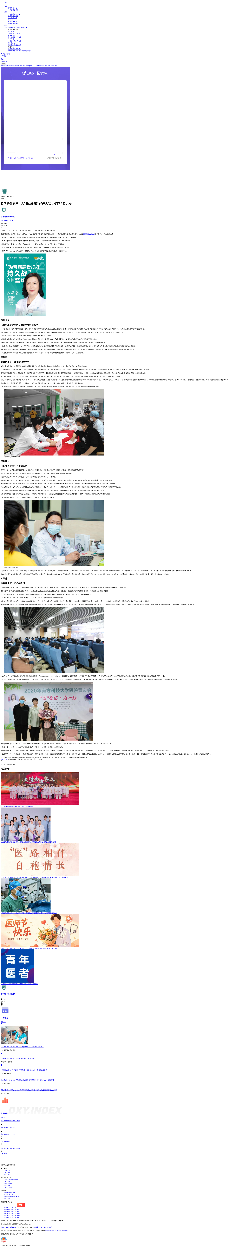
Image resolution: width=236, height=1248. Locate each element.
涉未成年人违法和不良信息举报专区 (57, 1230)
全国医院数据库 (13, 10)
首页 (5, 2)
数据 (6, 6)
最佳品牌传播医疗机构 (11, 1196)
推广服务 (7, 1181)
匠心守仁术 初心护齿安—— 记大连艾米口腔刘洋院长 (18, 1058)
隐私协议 (7, 1174)
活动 (5, 12)
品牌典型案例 (12, 21)
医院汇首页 (6, 54)
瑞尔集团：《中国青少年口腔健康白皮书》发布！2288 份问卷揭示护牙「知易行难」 (28, 1080)
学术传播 (7, 1185)
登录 (2, 61)
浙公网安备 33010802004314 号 (42, 1227)
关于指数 (4, 56)
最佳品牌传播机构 (14, 23)
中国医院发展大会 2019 (12, 1213)
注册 (5, 61)
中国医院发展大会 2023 (12, 1209)
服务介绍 (7, 1170)
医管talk (10, 20)
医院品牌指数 (12, 8)
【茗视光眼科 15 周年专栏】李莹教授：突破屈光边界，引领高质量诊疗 (24, 1070)
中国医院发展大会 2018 (12, 1215)
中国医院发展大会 (14, 14)
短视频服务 (8, 1183)
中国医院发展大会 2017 (12, 1217)
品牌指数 (4, 1113)
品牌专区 (7, 1198)
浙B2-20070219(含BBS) (8, 1227)
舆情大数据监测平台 (11, 1179)
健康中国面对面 (13, 16)
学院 (5, 25)
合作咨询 (7, 1172)
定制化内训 (8, 1187)
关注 (5, 4)
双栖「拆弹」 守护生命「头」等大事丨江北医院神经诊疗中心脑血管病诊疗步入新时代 (29, 1090)
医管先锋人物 (12, 18)
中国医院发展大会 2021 (12, 1211)
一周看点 (4, 1018)
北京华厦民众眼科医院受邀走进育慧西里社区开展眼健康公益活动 (22, 1047)
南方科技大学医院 (89, 234)
